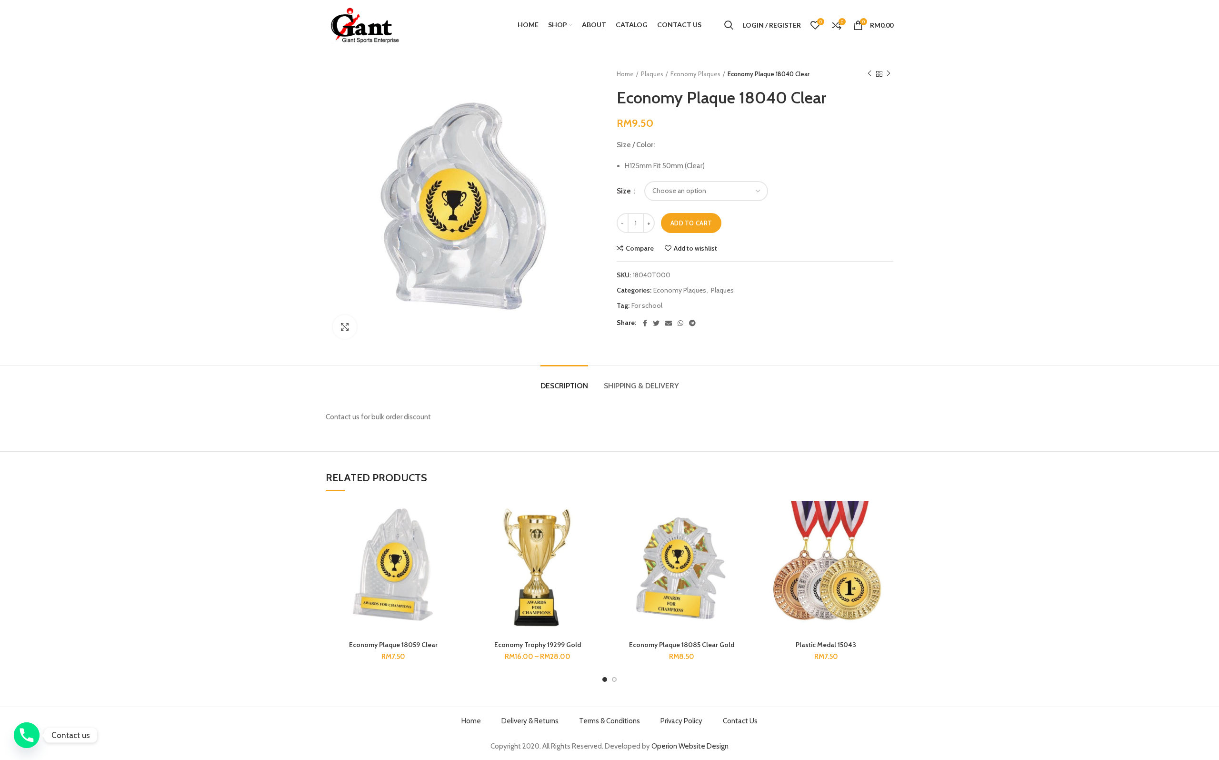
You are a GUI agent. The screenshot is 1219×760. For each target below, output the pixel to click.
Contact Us (740, 721)
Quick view (453, 559)
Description (564, 385)
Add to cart (691, 223)
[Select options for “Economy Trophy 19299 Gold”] (598, 537)
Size (624, 191)
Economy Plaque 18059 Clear (393, 644)
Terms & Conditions (609, 721)
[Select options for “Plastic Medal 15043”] (886, 537)
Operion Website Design (690, 746)
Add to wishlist (695, 248)
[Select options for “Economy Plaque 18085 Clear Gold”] (742, 537)
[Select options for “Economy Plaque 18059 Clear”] (453, 537)
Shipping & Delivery (641, 385)
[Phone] (27, 735)
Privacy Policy (681, 721)
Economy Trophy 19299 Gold (537, 644)
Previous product (869, 74)
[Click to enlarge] (345, 327)
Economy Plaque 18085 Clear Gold (681, 644)
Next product (888, 74)
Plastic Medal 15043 (826, 644)
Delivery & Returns (530, 721)
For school (646, 306)
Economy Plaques (695, 74)
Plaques (652, 74)
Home (625, 74)
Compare (640, 248)
